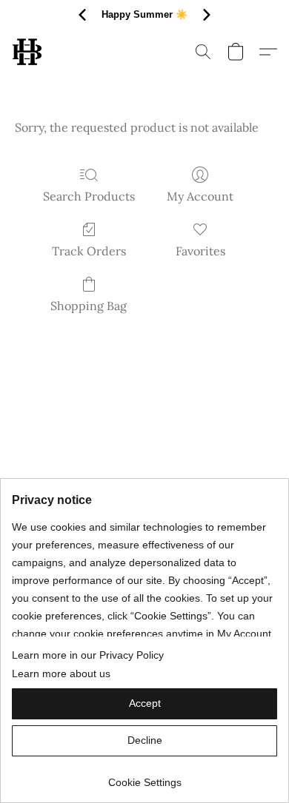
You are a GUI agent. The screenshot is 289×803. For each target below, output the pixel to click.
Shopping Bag (88, 305)
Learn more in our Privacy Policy (88, 655)
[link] (144, 776)
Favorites (200, 250)
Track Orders (89, 250)
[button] (28, 52)
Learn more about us (61, 673)
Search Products (89, 196)
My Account (200, 196)
